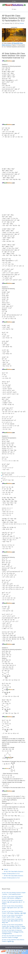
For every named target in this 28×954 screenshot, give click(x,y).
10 (7, 953)
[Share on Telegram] (1, 475)
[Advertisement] (14, 109)
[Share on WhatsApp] (1, 472)
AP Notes (17, 953)
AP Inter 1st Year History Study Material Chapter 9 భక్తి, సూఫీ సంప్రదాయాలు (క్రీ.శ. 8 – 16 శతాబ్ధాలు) (13, 902)
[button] (14, 951)
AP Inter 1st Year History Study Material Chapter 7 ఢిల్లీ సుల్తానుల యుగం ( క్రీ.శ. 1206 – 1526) (13, 907)
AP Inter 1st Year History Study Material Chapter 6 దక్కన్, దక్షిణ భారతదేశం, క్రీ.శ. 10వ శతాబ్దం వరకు (12, 920)
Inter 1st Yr (10, 953)
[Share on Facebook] (1, 478)
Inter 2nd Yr (14, 953)
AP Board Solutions (18, 947)
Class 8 (6, 869)
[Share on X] (1, 481)
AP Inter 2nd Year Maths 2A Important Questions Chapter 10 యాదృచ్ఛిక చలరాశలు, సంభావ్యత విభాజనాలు (13, 932)
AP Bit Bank (20, 953)
